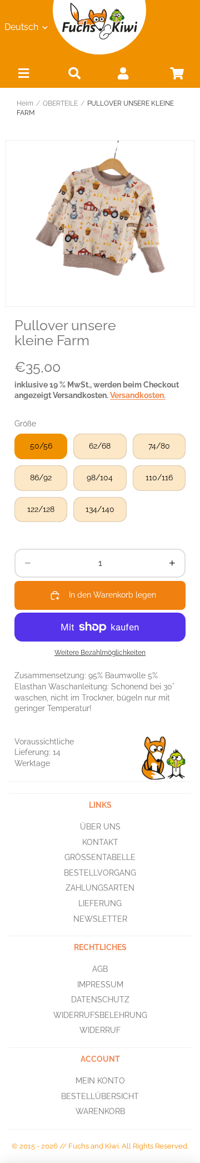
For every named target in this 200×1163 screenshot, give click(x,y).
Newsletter (100, 918)
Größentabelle (100, 857)
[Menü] (23, 75)
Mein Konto (100, 1080)
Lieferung (100, 903)
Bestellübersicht (100, 1095)
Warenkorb (100, 1111)
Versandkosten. (138, 395)
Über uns (100, 826)
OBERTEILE (60, 103)
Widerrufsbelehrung (100, 1015)
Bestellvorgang (100, 872)
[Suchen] (74, 73)
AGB (100, 969)
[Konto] (122, 73)
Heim (25, 103)
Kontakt (100, 841)
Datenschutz (100, 999)
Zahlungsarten (100, 887)
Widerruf (100, 1030)
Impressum (100, 984)
